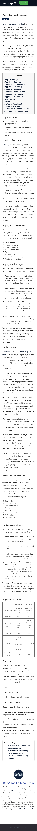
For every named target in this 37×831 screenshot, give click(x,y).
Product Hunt (28, 809)
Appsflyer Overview (13, 82)
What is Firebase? (12, 106)
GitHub (28, 806)
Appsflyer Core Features (15, 84)
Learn (5, 19)
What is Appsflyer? (13, 104)
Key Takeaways (11, 80)
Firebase (6, 352)
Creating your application (13, 24)
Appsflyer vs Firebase (13, 97)
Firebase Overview (12, 89)
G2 (20, 809)
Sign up (24, 3)
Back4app (15, 791)
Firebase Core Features (14, 92)
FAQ (7, 102)
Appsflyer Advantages (14, 87)
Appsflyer (6, 145)
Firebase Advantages (13, 94)
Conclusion (9, 99)
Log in (15, 3)
